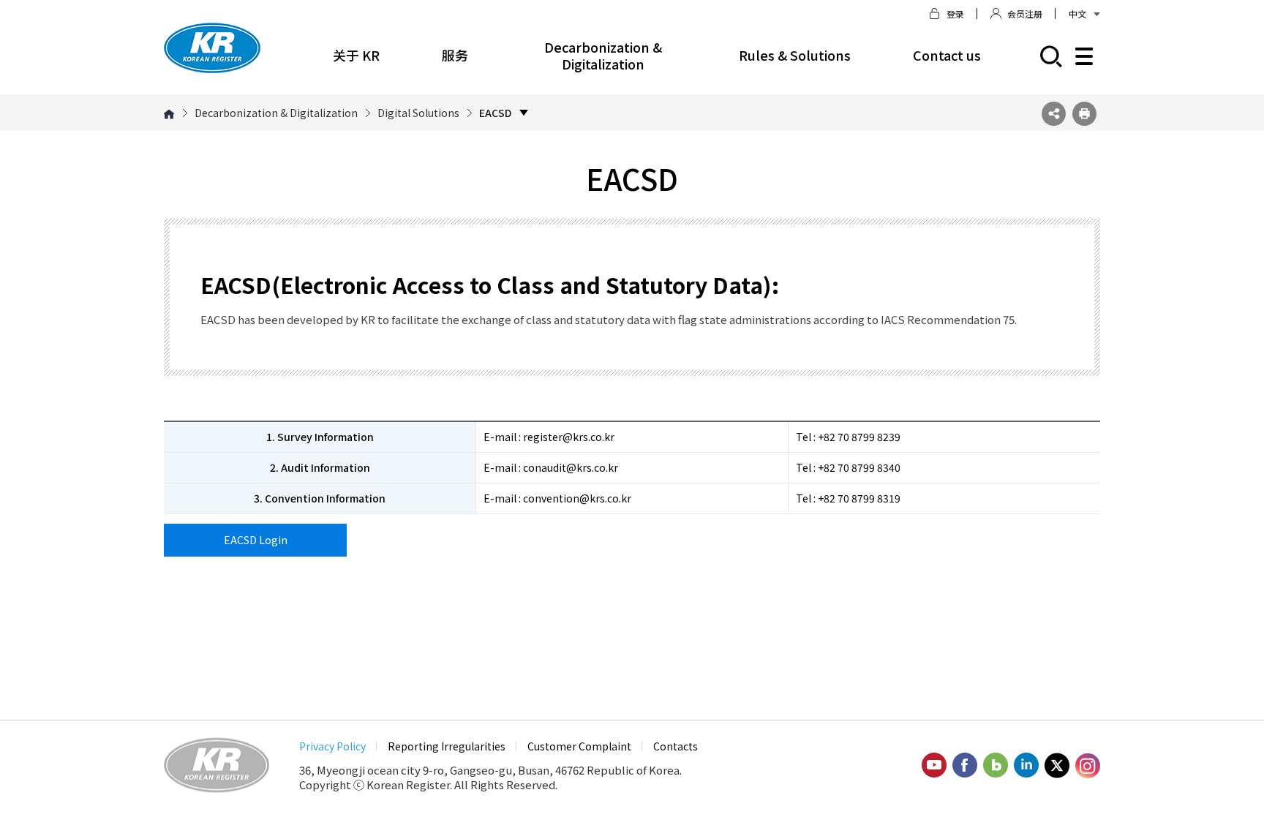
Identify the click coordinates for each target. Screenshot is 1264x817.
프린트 (1084, 114)
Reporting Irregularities (446, 746)
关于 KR (356, 54)
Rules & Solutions (795, 54)
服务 (455, 54)
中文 (1077, 13)
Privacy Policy (332, 746)
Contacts (675, 746)
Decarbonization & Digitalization (603, 55)
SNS (1054, 114)
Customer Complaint (579, 746)
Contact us (947, 54)
